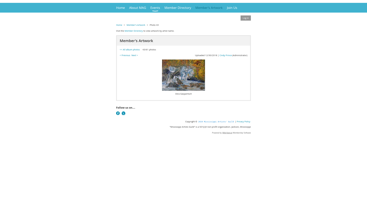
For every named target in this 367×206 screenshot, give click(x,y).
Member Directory (134, 30)
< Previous (125, 55)
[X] (123, 113)
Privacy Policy (243, 121)
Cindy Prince (225, 55)
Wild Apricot (227, 133)
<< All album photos (130, 49)
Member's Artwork (136, 24)
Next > (134, 55)
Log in (246, 17)
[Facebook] (118, 113)
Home (119, 24)
